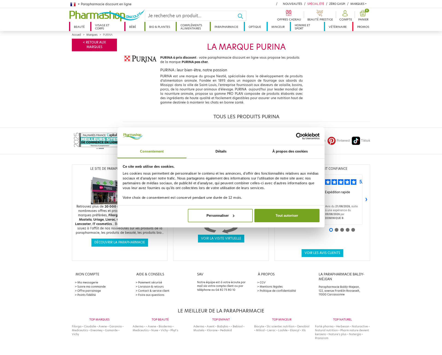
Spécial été (315, 4)
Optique (255, 27)
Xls (304, 330)
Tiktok (365, 141)
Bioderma (165, 326)
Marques (357, 4)
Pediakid (226, 330)
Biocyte (259, 326)
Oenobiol (303, 326)
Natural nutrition (326, 330)
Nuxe (154, 330)
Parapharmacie (226, 27)
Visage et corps (102, 26)
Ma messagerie (87, 282)
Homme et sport (302, 26)
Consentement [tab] (152, 151)
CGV (263, 282)
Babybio (222, 326)
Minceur (278, 27)
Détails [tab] (221, 151)
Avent (211, 326)
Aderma (138, 326)
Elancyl (294, 330)
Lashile (283, 330)
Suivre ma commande (91, 287)
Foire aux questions (151, 295)
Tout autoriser (287, 215)
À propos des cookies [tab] (290, 151)
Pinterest (343, 141)
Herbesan (342, 326)
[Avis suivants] (366, 199)
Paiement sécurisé (150, 282)
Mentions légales (271, 287)
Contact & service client (153, 291)
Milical (260, 330)
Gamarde (111, 330)
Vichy (75, 334)
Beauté (79, 27)
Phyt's (174, 330)
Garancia (115, 326)
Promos (363, 27)
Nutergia (355, 334)
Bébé (132, 27)
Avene (103, 326)
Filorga (76, 326)
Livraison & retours (151, 287)
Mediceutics (80, 330)
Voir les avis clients (322, 253)
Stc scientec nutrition (280, 326)
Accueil (76, 35)
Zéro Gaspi (337, 4)
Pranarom (321, 338)
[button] (345, 16)
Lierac (271, 330)
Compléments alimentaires (191, 26)
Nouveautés (292, 4)
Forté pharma (324, 326)
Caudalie (90, 326)
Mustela (198, 330)
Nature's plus (337, 334)
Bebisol (238, 326)
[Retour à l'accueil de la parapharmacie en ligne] (107, 15)
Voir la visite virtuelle (221, 238)
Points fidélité (86, 295)
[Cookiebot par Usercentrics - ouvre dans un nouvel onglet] (299, 136)
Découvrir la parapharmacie (119, 242)
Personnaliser (217, 215)
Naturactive (360, 326)
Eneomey (96, 330)
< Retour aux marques (94, 44)
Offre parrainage (89, 291)
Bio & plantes (159, 27)
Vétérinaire (338, 27)
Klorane (212, 330)
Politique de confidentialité (278, 291)
